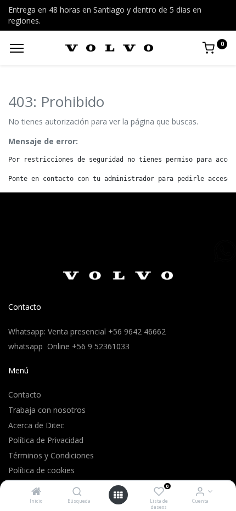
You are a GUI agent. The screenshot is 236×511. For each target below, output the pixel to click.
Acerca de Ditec (36, 425)
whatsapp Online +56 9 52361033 (69, 346)
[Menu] (17, 48)
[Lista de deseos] (159, 492)
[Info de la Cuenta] (200, 492)
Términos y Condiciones (51, 455)
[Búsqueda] (77, 492)
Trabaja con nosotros (47, 410)
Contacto (24, 394)
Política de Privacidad (45, 440)
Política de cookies (41, 470)
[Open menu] (118, 495)
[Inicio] (36, 492)
